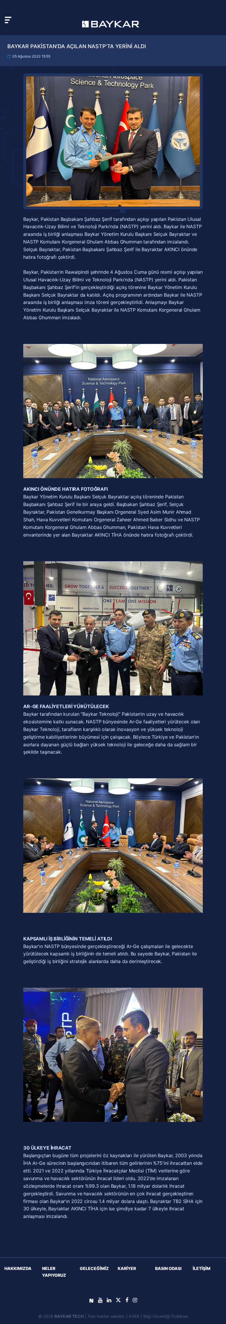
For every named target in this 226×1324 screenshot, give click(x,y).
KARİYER (127, 1268)
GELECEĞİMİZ (94, 1268)
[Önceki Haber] (29, 742)
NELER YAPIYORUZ (54, 1271)
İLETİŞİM (201, 1268)
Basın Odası (168, 1268)
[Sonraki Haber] (196, 742)
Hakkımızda (17, 1268)
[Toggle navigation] (8, 20)
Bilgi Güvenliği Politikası (165, 1316)
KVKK (134, 1316)
